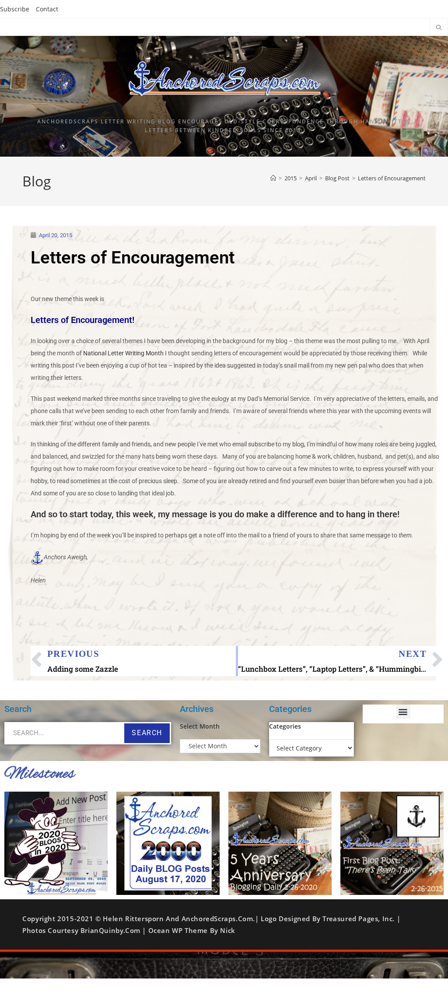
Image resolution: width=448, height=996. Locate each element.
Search (147, 733)
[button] (403, 712)
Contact (47, 9)
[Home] (273, 178)
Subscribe (14, 9)
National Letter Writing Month (123, 353)
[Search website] (439, 28)
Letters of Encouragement (392, 178)
